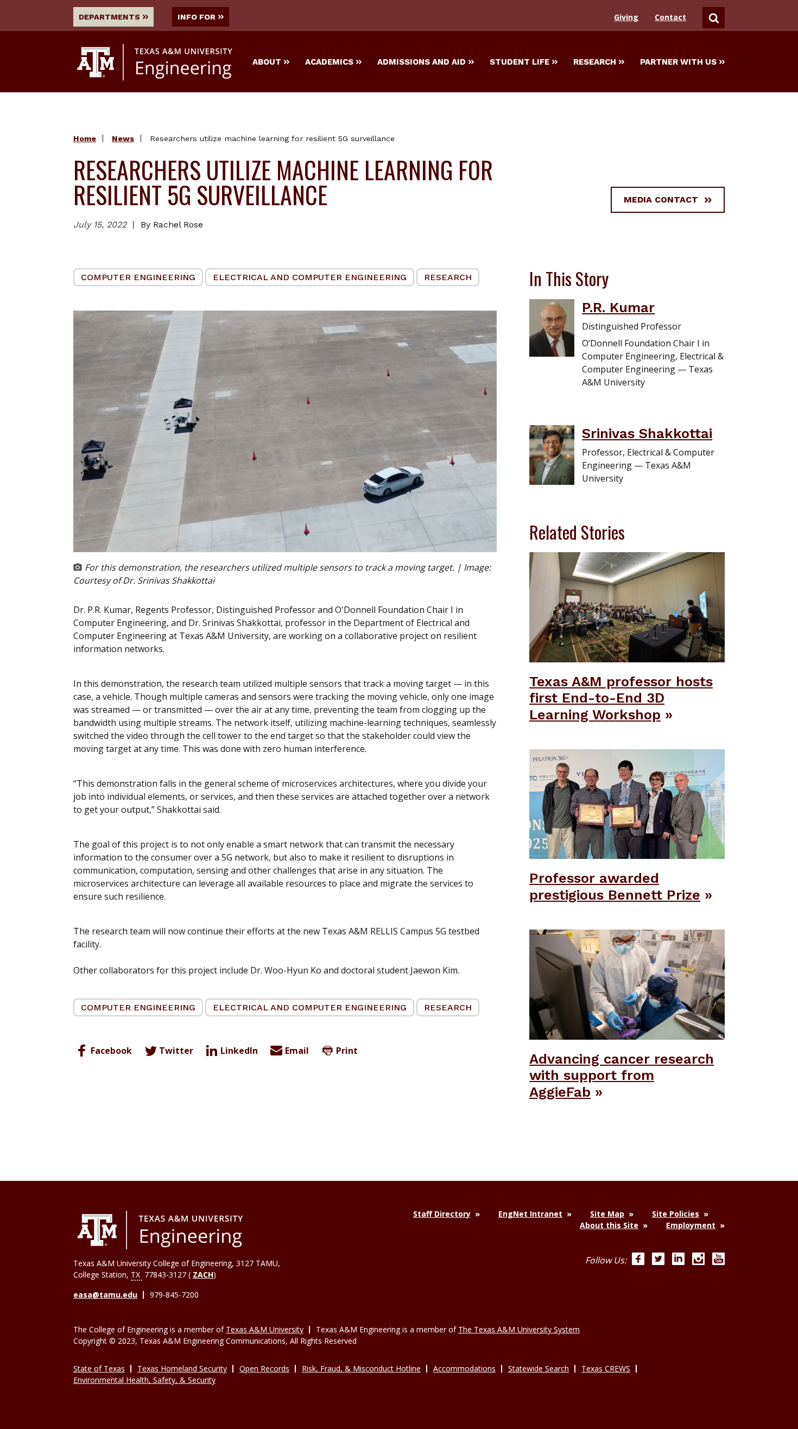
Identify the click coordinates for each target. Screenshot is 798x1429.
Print (347, 1051)
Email (297, 1051)
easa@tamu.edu (105, 1294)
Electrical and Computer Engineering (310, 277)
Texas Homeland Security (182, 1368)
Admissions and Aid (421, 62)
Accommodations (464, 1368)
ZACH (203, 1274)
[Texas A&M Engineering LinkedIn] (678, 1260)
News (123, 138)
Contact (670, 17)
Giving (626, 17)
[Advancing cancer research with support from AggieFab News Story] (627, 984)
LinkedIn (239, 1051)
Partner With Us (678, 62)
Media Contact (661, 199)
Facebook (111, 1051)
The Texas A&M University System (519, 1329)
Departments (109, 16)
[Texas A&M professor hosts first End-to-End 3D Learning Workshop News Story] (627, 606)
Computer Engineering (138, 277)
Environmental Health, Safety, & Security (144, 1380)
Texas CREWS (605, 1368)
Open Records (264, 1368)
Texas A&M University (264, 1329)
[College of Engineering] (160, 1230)
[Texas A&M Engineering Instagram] (698, 1260)
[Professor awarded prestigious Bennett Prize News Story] (627, 803)
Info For (197, 16)
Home (84, 138)
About (266, 62)
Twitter (176, 1051)
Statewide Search (538, 1368)
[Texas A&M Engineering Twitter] (658, 1260)
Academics (329, 62)
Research (594, 62)
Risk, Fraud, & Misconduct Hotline (361, 1368)
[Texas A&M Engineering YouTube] (718, 1260)
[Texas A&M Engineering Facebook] (638, 1260)
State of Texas (99, 1368)
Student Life (519, 62)
